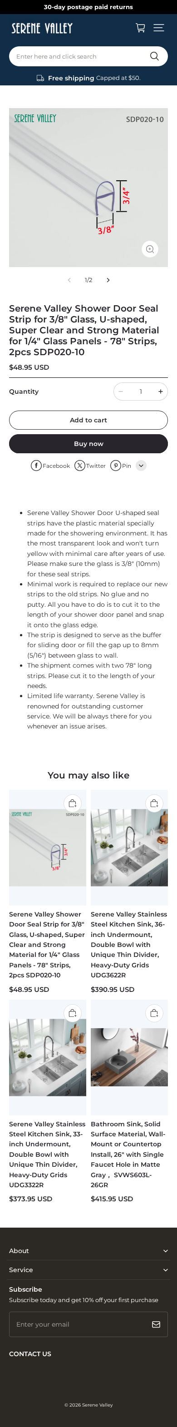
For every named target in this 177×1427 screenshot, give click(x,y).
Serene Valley (97, 1405)
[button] (159, 28)
